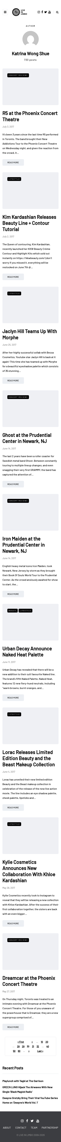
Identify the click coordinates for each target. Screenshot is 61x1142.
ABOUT (7, 1127)
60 (19, 1051)
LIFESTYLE (14, 179)
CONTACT (20, 1127)
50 (14, 1051)
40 (47, 1046)
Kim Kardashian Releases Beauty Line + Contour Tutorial (29, 223)
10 (42, 1041)
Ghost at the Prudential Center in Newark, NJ (26, 438)
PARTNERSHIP (50, 1127)
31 (33, 1046)
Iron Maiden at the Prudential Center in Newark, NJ (23, 545)
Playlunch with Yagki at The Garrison (22, 1080)
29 (23, 1046)
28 (18, 1046)
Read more (13, 162)
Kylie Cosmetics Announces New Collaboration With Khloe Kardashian (28, 871)
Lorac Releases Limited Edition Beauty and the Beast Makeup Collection (28, 758)
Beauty (12, 611)
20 (47, 1041)
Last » (40, 1051)
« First (21, 1041)
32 (38, 1046)
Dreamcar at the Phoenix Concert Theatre (28, 981)
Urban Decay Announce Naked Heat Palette (27, 651)
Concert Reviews (18, 75)
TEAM (34, 1127)
